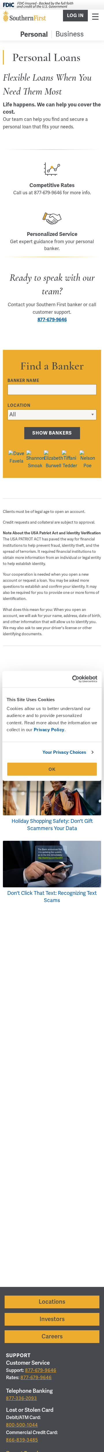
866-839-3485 (22, 1440)
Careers (52, 1336)
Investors (52, 1319)
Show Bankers (52, 433)
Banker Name (23, 380)
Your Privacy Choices (64, 752)
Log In (75, 16)
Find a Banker (52, 366)
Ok (52, 769)
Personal (34, 34)
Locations (52, 1301)
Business (69, 34)
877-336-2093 (21, 1398)
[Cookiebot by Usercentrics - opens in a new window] (73, 679)
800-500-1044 (22, 1425)
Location (19, 405)
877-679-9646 (52, 320)
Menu (95, 16)
